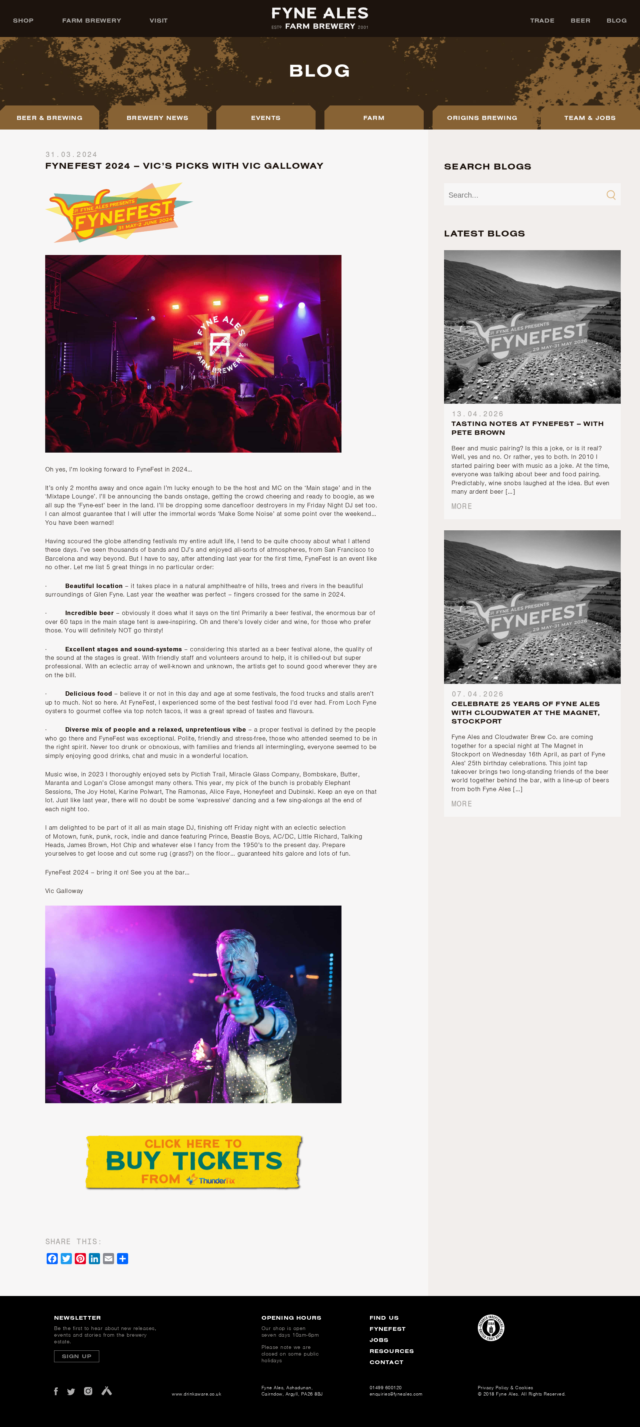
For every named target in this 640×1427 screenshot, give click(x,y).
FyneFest (388, 1328)
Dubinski (301, 792)
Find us (384, 1317)
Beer (580, 20)
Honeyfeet (260, 792)
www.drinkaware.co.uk (194, 1393)
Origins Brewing (482, 117)
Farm (374, 117)
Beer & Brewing (50, 117)
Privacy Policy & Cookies (505, 1387)
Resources (392, 1350)
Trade (542, 20)
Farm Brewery (91, 20)
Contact (387, 1362)
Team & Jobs (590, 117)
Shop (23, 20)
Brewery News (158, 117)
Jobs (379, 1339)
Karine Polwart (140, 792)
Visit (159, 20)
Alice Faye (225, 792)
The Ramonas (186, 792)
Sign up (76, 1356)
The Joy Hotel (95, 792)
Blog (617, 20)
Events (266, 117)
